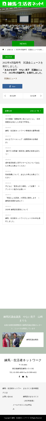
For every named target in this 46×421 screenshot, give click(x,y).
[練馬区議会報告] (23, 333)
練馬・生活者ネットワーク (23, 360)
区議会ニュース (10, 78)
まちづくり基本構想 (31, 388)
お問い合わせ (7, 397)
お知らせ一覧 (34, 111)
